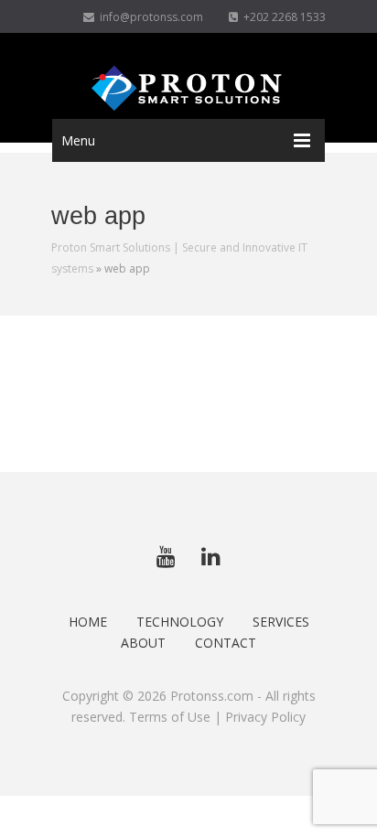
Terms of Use (169, 716)
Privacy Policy (265, 716)
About (143, 642)
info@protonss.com (148, 17)
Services (281, 621)
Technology (179, 621)
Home (88, 621)
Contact (225, 642)
